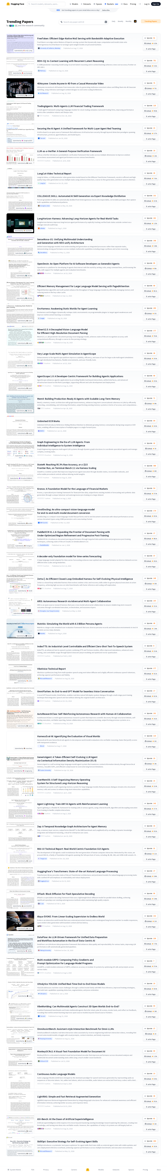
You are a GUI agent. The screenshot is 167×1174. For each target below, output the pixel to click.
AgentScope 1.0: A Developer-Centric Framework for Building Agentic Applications (80, 376)
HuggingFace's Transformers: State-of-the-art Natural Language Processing (77, 871)
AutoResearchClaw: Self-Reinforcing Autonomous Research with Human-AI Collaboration (84, 713)
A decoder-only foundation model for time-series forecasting (69, 556)
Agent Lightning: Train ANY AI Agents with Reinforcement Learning (72, 803)
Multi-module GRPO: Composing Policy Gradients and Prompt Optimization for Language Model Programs (65, 961)
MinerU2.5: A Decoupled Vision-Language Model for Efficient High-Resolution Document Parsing (62, 331)
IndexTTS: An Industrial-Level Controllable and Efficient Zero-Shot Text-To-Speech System (85, 646)
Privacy (46, 1170)
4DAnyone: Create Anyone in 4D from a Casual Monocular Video (70, 83)
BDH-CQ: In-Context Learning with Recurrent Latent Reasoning (70, 60)
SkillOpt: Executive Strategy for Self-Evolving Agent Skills (67, 1141)
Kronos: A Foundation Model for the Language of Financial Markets (72, 488)
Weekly (120, 21)
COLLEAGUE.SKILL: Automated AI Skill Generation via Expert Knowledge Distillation (81, 196)
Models (75, 4)
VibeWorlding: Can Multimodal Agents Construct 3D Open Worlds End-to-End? (78, 1006)
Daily (113, 21)
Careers (74, 1170)
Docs (125, 4)
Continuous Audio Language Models (56, 1074)
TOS (32, 1170)
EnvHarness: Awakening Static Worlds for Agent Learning (67, 308)
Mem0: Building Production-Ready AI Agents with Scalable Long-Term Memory (78, 398)
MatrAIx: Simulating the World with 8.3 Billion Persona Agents (69, 623)
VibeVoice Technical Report (51, 668)
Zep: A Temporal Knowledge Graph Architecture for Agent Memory (72, 826)
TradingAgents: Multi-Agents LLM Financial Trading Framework (70, 106)
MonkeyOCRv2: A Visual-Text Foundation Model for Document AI (71, 1051)
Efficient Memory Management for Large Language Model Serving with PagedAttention (83, 286)
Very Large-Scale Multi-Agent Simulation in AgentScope (66, 353)
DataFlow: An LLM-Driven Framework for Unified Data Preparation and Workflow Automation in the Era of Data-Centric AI (72, 939)
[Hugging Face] (87, 1169)
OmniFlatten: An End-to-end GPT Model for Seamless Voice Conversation (75, 691)
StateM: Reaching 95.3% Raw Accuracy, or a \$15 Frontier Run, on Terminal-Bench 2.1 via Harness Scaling (66, 466)
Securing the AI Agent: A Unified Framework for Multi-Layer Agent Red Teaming (79, 128)
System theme (15, 1170)
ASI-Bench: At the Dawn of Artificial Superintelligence (65, 1119)
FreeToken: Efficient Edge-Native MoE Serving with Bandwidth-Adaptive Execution (80, 38)
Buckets (112, 4)
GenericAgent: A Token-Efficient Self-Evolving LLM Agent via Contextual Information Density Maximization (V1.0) (67, 758)
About (60, 1170)
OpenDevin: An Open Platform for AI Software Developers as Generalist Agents (78, 263)
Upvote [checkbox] (151, 38)
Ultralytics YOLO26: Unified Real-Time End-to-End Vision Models (71, 983)
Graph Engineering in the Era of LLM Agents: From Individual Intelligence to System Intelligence (63, 443)
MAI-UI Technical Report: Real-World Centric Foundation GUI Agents (73, 848)
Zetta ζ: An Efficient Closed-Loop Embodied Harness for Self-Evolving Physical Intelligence (85, 578)
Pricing (133, 4)
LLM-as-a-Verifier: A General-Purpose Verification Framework (69, 151)
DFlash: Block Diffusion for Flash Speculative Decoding (66, 893)
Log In (147, 4)
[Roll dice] (106, 22)
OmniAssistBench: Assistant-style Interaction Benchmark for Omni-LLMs (75, 1028)
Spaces (99, 4)
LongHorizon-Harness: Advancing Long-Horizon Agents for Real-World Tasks (77, 218)
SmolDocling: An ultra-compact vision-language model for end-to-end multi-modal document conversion (66, 511)
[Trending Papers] (135, 21)
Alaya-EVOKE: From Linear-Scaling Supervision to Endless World (70, 916)
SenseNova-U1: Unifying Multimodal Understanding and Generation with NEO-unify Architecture (64, 241)
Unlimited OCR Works (48, 421)
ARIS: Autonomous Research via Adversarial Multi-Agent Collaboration (74, 601)
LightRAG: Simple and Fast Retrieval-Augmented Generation (69, 1096)
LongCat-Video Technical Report (54, 173)
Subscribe (106, 10)
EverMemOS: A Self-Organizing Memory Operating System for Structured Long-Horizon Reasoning (63, 781)
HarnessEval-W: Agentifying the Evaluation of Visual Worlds (68, 736)
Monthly (129, 21)
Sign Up (156, 4)
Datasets (87, 4)
